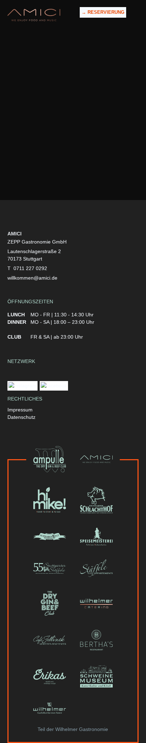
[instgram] (22, 387)
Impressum (20, 410)
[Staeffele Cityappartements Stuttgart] (96, 568)
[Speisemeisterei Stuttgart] (96, 537)
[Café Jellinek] (49, 640)
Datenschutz (21, 417)
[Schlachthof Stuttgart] (96, 499)
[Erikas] (49, 676)
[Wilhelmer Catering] (96, 603)
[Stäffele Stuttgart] (49, 568)
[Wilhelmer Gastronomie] (49, 708)
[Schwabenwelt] (49, 537)
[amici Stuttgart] (33, 15)
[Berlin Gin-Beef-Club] (49, 603)
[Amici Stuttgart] (96, 459)
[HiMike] (49, 499)
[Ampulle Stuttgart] (49, 459)
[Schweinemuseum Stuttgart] (96, 676)
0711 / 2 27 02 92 (82, 162)
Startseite (72, 107)
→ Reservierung (103, 12)
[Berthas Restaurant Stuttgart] (96, 640)
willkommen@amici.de (81, 169)
